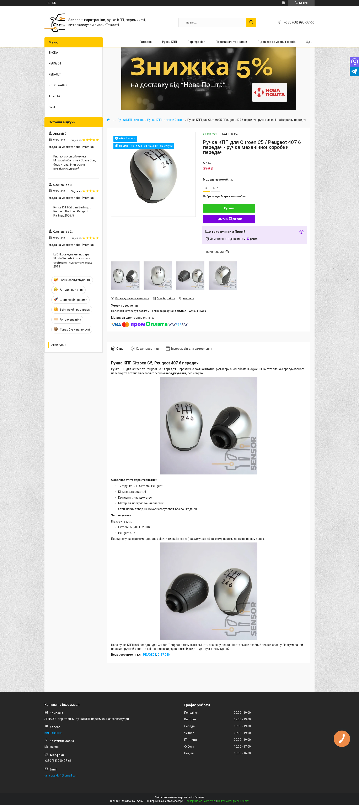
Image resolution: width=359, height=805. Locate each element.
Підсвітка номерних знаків (276, 41)
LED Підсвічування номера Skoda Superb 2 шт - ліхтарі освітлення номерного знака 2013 (72, 260)
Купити (229, 208)
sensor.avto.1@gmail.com (61, 775)
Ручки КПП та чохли (131, 119)
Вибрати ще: (224, 196)
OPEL (52, 107)
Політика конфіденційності (233, 801)
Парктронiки (196, 41)
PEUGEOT (149, 654)
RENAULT (55, 74)
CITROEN (164, 654)
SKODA (53, 52)
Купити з (222, 219)
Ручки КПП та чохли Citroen (165, 119)
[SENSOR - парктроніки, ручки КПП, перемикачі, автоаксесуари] (54, 22)
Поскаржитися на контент (200, 801)
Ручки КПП (169, 41)
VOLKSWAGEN (58, 85)
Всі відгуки (57, 345)
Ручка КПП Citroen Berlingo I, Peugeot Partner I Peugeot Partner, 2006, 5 (72, 211)
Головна (146, 41)
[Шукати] (251, 22)
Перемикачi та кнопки (231, 41)
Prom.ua (199, 797)
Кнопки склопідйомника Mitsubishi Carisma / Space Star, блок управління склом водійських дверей (74, 162)
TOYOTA (54, 96)
